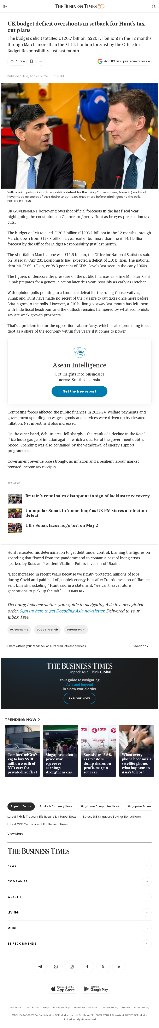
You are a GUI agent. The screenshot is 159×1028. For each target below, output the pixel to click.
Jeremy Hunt (76, 630)
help (46, 1007)
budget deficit (47, 630)
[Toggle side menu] (5, 6)
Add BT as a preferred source (127, 61)
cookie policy (110, 1007)
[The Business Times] (76, 6)
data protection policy (135, 1007)
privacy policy (61, 1007)
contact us (32, 1007)
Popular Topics (21, 806)
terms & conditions (86, 1007)
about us (16, 1007)
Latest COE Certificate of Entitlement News (37, 824)
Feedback (140, 646)
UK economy (19, 630)
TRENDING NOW (20, 719)
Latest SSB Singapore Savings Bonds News (112, 817)
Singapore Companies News (99, 806)
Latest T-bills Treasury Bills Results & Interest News (41, 817)
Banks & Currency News (56, 806)
